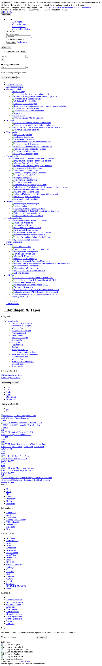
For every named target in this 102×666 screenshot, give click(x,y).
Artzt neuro (11, 548)
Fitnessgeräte (11, 132)
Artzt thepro (11, 550)
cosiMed (10, 567)
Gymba (9, 579)
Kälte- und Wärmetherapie (23, 361)
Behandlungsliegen (14, 201)
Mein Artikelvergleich (21, 24)
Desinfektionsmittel (14, 84)
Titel (8, 387)
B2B (8, 494)
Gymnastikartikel (13, 89)
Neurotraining (17, 335)
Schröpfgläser (17, 340)
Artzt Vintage (12, 552)
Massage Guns (18, 328)
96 (7, 411)
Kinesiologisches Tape (26, 352)
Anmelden (6, 15)
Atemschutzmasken (14, 87)
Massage (10, 244)
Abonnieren (41, 637)
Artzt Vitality (11, 555)
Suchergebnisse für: (10, 64)
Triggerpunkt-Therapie (21, 326)
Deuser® (10, 571)
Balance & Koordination (22, 323)
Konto (9, 501)
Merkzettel (10, 503)
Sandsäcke (16, 347)
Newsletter (10, 527)
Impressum (11, 512)
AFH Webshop (12, 540)
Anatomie (10, 120)
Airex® (9, 545)
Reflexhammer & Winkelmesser (25, 354)
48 (10, 404)
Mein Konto (17, 22)
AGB (8, 515)
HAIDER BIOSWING (16, 586)
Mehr (8, 588)
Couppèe (10, 569)
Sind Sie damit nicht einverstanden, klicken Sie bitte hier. (68, 7)
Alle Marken (11, 538)
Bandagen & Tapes (20, 349)
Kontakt (9, 489)
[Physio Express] (8, 12)
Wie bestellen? (12, 524)
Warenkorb (11, 499)
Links (8, 496)
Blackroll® (11, 557)
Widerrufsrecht (12, 522)
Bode (8, 560)
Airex (8, 543)
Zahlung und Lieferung (16, 520)
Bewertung (11, 397)
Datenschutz (11, 517)
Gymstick (10, 583)
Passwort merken (16, 39)
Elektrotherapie (18, 364)
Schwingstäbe (17, 366)
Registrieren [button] (22, 42)
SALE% (10, 275)
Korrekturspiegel (19, 333)
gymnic (9, 581)
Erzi (8, 574)
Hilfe (8, 491)
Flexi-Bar (10, 576)
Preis (8, 392)
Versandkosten (24, 661)
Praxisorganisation (14, 218)
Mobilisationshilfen (20, 357)
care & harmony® (14, 564)
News (8, 529)
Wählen (10, 383)
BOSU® (10, 562)
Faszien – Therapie (20, 338)
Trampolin (16, 342)
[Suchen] (27, 67)
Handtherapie (17, 345)
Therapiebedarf (12, 156)
